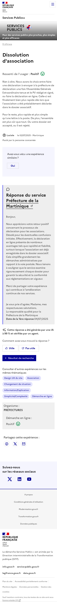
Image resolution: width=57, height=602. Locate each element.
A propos (28, 494)
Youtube (29, 479)
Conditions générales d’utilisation (28, 502)
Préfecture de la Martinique (22, 203)
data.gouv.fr (29, 573)
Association (33, 378)
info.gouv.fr (8, 566)
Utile (11, 348)
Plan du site (7, 581)
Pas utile (30, 348)
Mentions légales (9, 587)
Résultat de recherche (21, 358)
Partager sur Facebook (7, 444)
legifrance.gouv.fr (11, 573)
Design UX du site (13, 378)
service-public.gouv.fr (28, 566)
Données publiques (28, 523)
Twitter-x (9, 479)
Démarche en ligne (42, 396)
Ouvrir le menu (53, 4)
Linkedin (19, 479)
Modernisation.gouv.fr (28, 509)
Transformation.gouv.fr (28, 516)
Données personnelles (29, 587)
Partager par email (24, 444)
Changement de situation (17, 384)
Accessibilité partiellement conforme (31, 581)
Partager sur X (15, 444)
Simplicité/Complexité (15, 396)
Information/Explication (16, 390)
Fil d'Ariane (7, 44)
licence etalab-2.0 (10, 600)
